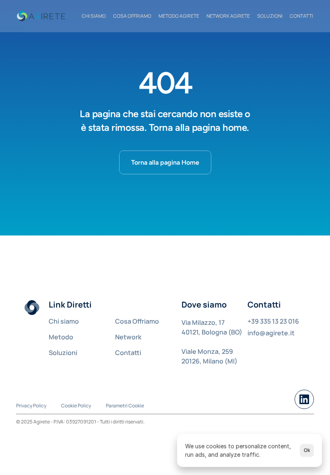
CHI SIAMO (94, 15)
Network (128, 336)
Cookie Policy (76, 405)
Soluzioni (270, 15)
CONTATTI (301, 15)
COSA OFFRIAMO (132, 15)
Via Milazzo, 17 (203, 322)
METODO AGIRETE (179, 15)
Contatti (128, 352)
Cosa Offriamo (137, 321)
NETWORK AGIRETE (228, 15)
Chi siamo (64, 321)
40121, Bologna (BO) (212, 332)
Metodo (61, 336)
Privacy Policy (31, 405)
